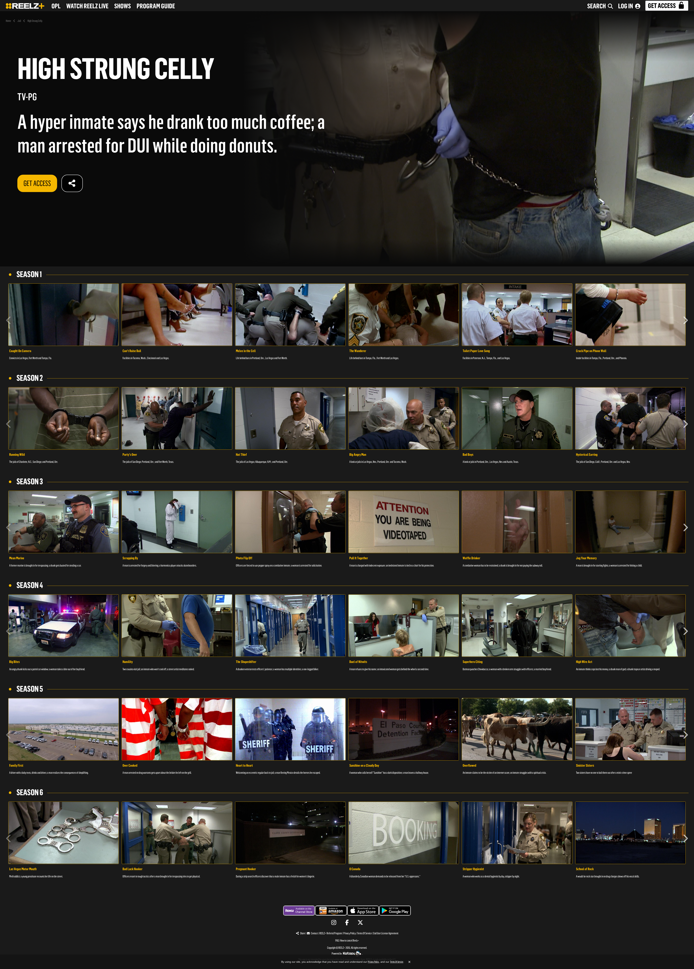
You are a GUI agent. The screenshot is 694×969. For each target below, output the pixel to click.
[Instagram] (333, 922)
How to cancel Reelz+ (349, 940)
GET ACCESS (37, 183)
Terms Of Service (364, 933)
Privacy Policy (349, 933)
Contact (314, 933)
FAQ (337, 940)
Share (302, 933)
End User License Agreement (385, 933)
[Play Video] (63, 314)
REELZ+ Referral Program (330, 933)
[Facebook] (347, 922)
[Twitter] (360, 922)
